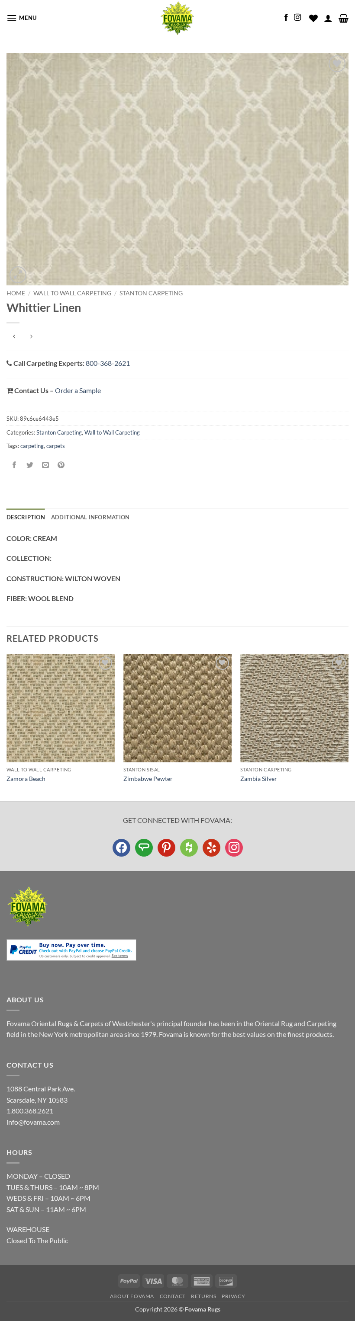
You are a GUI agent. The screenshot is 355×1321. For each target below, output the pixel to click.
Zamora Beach (25, 778)
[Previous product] (31, 337)
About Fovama (132, 1296)
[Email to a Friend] (46, 465)
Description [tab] (25, 517)
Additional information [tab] (90, 517)
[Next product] (14, 337)
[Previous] (6, 726)
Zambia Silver (258, 778)
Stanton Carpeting (151, 293)
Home (15, 293)
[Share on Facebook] (14, 465)
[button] (21, 18)
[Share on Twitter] (30, 465)
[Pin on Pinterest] (61, 465)
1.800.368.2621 (29, 1111)
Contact (173, 1296)
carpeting (32, 445)
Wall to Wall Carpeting (72, 293)
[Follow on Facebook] (286, 18)
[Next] (348, 726)
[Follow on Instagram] (297, 18)
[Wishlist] (313, 18)
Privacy (233, 1296)
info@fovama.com (33, 1122)
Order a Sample (78, 390)
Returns (203, 1296)
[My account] (328, 18)
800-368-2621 (108, 363)
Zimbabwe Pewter (148, 778)
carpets (55, 445)
